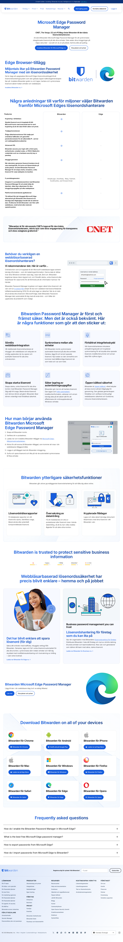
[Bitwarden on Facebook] (77, 932)
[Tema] (119, 932)
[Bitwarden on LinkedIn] (73, 932)
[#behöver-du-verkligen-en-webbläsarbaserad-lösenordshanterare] (4, 254)
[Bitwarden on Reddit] (57, 932)
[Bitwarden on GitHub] (65, 932)
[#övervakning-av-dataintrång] (45, 513)
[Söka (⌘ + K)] (69, 9)
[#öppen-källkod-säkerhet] (84, 382)
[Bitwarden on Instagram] (81, 932)
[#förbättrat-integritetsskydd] (84, 342)
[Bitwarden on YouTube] (69, 932)
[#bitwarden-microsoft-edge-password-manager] (4, 684)
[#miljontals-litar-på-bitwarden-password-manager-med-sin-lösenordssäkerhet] (4, 68)
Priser (42, 9)
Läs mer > (84, 1)
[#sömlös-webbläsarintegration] (4, 342)
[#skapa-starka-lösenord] (4, 382)
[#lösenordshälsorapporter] (7, 513)
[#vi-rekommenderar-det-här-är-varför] (4, 266)
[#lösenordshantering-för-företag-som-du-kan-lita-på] (65, 632)
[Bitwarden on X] (53, 932)
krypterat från (19, 289)
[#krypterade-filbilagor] (82, 513)
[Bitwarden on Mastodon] (85, 932)
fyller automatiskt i (63, 392)
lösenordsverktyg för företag (105, 640)
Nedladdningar (51, 9)
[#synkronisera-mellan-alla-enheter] (44, 342)
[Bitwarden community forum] (61, 932)
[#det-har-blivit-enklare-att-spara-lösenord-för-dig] (5, 638)
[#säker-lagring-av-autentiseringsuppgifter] (44, 382)
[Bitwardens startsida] (11, 9)
